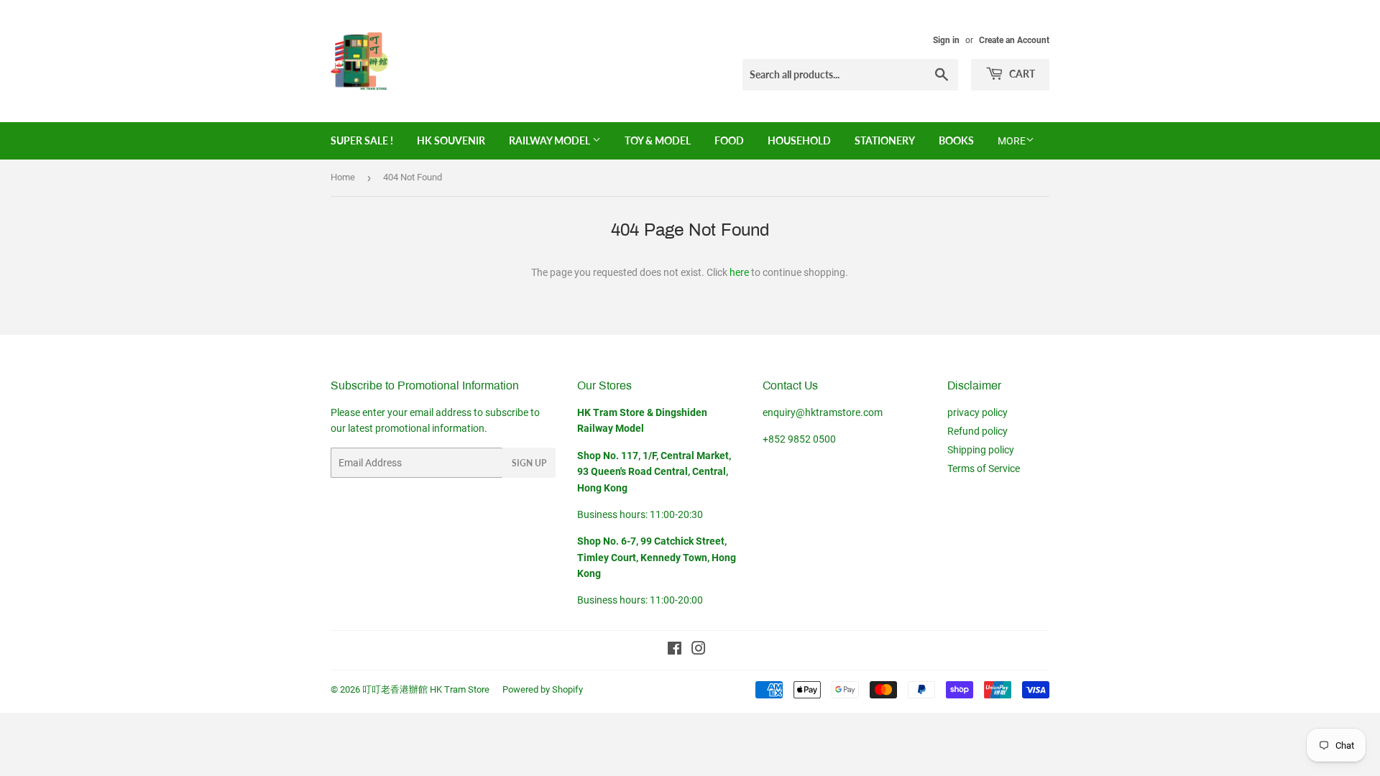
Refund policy (977, 431)
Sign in (946, 40)
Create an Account (1014, 40)
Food (729, 140)
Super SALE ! (362, 140)
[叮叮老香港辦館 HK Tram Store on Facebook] (674, 650)
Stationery (885, 140)
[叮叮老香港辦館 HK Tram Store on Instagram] (698, 650)
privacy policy (977, 412)
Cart (1021, 74)
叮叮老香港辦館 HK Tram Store (425, 689)
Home (343, 177)
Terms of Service (983, 468)
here (739, 272)
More (1012, 141)
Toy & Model (658, 140)
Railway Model (550, 140)
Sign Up (529, 463)
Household (799, 140)
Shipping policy (980, 450)
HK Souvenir (451, 140)
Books (956, 140)
